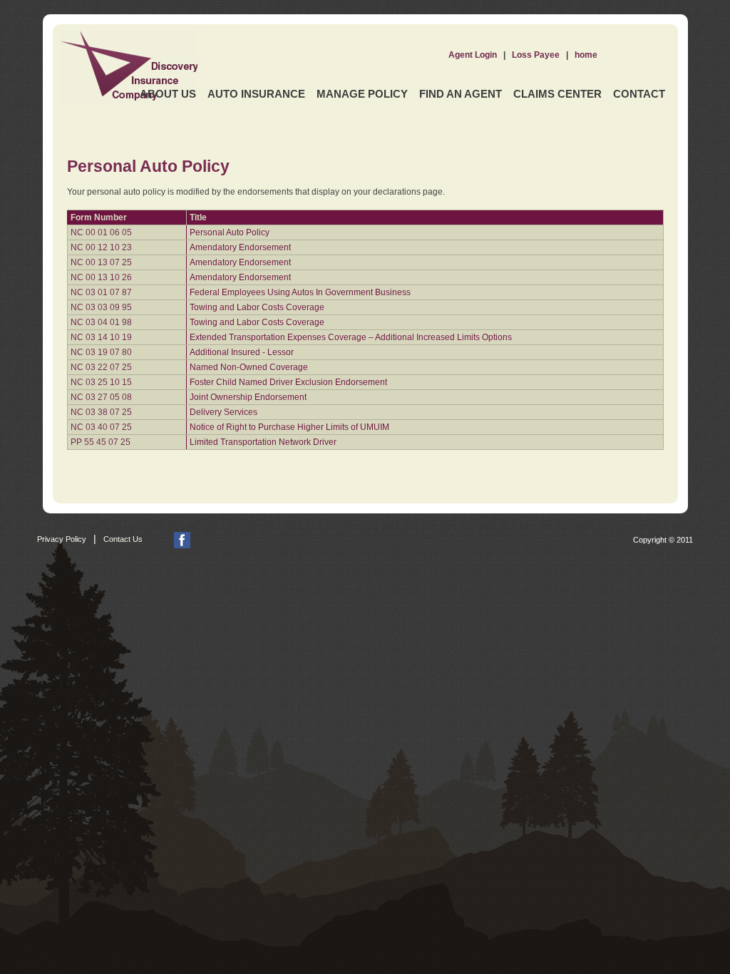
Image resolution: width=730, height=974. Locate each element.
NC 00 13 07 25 (101, 262)
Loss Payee (536, 55)
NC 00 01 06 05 (101, 232)
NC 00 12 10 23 (101, 247)
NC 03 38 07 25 (101, 412)
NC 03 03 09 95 (101, 307)
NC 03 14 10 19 (101, 337)
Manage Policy (362, 94)
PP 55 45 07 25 (100, 442)
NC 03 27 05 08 (101, 397)
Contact (639, 94)
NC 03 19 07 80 (101, 352)
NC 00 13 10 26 (101, 277)
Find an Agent (460, 94)
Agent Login (472, 55)
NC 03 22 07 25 (101, 367)
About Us (168, 94)
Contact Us (123, 539)
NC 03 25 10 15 (101, 382)
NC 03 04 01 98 (101, 322)
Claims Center (557, 94)
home (586, 55)
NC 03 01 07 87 (101, 292)
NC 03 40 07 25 (101, 427)
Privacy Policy (61, 539)
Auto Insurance (256, 94)
